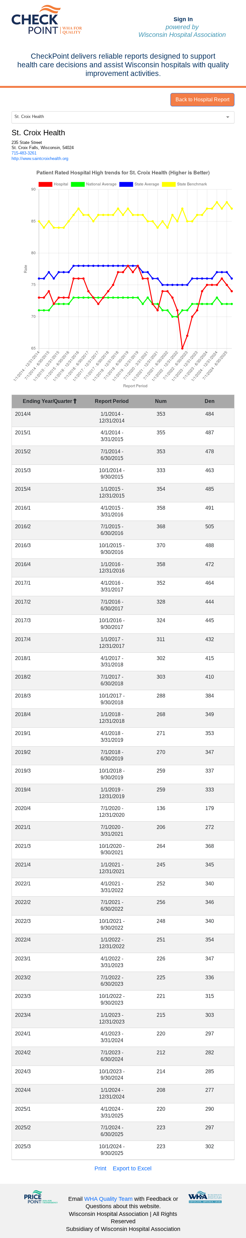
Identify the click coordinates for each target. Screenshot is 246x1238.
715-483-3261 (24, 153)
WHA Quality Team (108, 1199)
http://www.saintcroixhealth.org (40, 158)
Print (100, 1168)
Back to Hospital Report (202, 99)
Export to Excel (132, 1168)
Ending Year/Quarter (48, 401)
